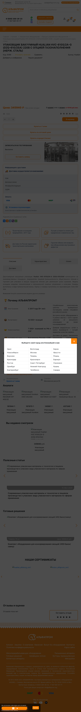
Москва (33, 352)
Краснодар (11, 359)
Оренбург (11, 366)
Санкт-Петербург (37, 363)
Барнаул (56, 359)
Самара (56, 370)
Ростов (10, 363)
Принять (35, 708)
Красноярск (35, 359)
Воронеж (11, 356)
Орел (9, 349)
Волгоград (34, 349)
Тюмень (33, 356)
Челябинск (34, 370)
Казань (56, 366)
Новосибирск (12, 352)
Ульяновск (57, 363)
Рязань (56, 356)
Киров (56, 349)
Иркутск (56, 352)
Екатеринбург (13, 370)
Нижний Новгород (38, 366)
